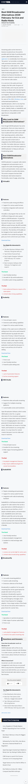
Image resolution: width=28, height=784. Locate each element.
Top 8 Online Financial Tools (12, 254)
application (4, 59)
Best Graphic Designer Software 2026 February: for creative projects (13, 258)
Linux (22, 99)
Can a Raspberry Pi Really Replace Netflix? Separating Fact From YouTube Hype (13, 728)
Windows (17, 99)
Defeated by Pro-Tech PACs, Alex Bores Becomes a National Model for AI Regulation (13, 743)
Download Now (5, 240)
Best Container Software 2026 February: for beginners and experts (13, 265)
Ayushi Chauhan (7, 24)
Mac (10, 99)
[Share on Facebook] (13, 46)
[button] (25, 781)
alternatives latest (5, 712)
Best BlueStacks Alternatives (12, 694)
